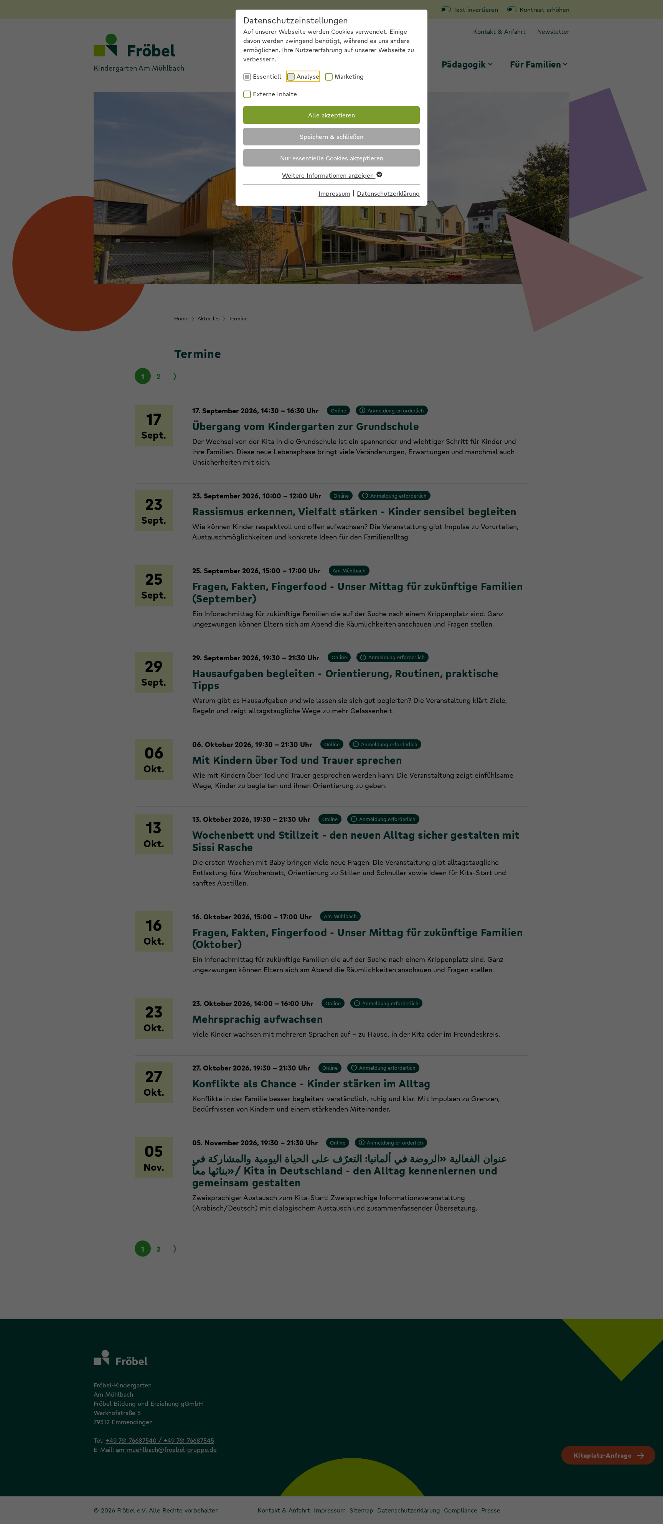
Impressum (334, 193)
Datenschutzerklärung (388, 193)
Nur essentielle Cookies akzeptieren (331, 158)
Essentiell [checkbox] (267, 76)
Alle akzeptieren (331, 115)
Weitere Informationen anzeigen (329, 175)
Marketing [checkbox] (349, 76)
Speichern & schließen (331, 136)
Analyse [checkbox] (308, 76)
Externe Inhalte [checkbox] (275, 94)
